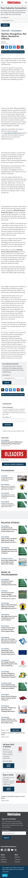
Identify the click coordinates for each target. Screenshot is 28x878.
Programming (16, 31)
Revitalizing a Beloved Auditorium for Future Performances (7, 479)
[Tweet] (14, 47)
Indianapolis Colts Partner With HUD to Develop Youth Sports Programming (8, 652)
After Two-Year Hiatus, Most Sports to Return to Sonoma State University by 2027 (9, 641)
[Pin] (18, 47)
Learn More (9, 765)
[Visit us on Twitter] (15, 850)
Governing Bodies (6, 683)
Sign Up (5, 25)
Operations (5, 31)
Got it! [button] (4, 875)
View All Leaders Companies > (14, 464)
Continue (7, 425)
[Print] (2, 47)
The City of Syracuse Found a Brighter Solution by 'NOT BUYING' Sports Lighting (9, 594)
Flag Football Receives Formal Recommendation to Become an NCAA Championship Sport (9, 686)
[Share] (6, 47)
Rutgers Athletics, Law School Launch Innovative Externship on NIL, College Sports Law (9, 721)
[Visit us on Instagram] (5, 850)
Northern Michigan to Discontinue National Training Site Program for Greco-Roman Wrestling (9, 675)
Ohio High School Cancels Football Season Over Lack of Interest (8, 496)
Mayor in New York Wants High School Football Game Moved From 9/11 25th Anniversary (8, 488)
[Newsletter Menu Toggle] (26, 2)
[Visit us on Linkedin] (9, 850)
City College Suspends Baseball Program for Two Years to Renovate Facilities (9, 664)
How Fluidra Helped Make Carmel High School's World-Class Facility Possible (9, 562)
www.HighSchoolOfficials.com (13, 133)
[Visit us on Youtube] (12, 850)
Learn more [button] (5, 871)
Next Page (15, 730)
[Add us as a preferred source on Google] (22, 47)
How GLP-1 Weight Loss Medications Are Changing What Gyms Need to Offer (8, 709)
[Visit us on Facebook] (2, 850)
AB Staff (3, 42)
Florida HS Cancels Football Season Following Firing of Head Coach (12, 443)
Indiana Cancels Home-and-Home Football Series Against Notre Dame (8, 505)
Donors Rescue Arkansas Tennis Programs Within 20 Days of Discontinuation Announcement (9, 698)
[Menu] (2, 2)
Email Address (5, 17)
